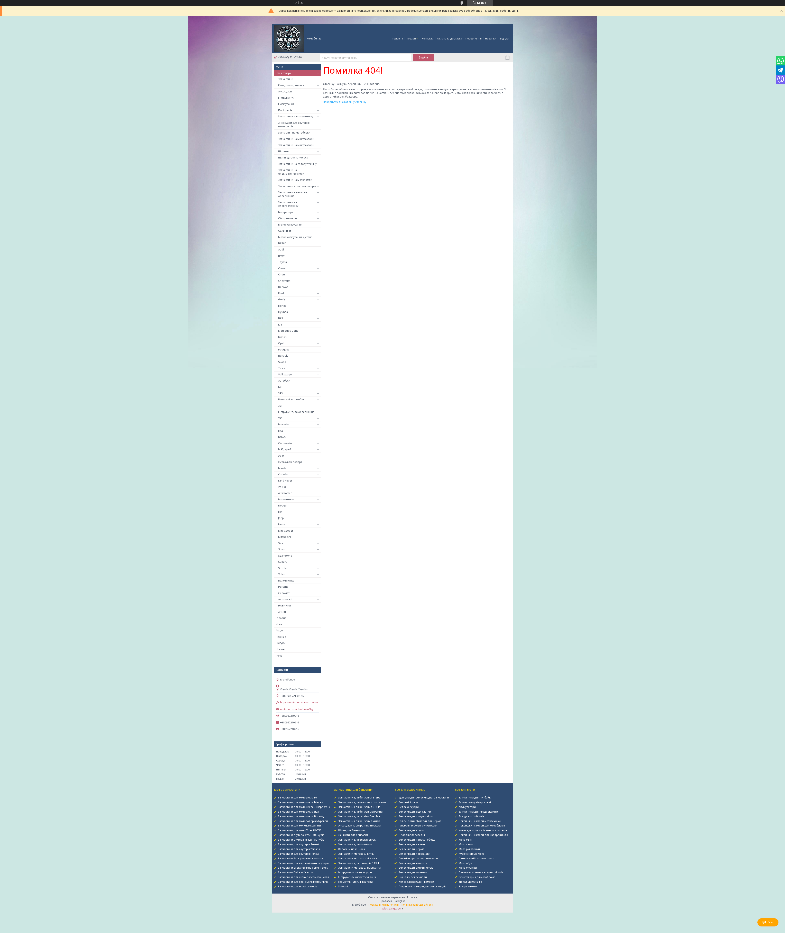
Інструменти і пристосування (357, 877)
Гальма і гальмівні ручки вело (418, 825)
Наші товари (284, 73)
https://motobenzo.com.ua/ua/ (299, 702)
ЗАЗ (280, 393)
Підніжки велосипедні (413, 877)
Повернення (473, 38)
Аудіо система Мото (471, 854)
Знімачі (343, 886)
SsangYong (285, 555)
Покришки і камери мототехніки (480, 821)
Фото (279, 655)
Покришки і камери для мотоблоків (482, 825)
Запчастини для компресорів (297, 186)
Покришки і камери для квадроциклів (483, 835)
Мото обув (465, 863)
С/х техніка (285, 443)
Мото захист (467, 844)
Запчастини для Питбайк (475, 797)
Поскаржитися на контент (384, 904)
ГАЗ (280, 387)
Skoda (282, 362)
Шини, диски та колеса (293, 157)
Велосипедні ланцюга (413, 863)
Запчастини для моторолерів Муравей (303, 821)
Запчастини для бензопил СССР (359, 807)
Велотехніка (286, 580)
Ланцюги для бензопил (353, 835)
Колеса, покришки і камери (416, 882)
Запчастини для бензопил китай (359, 821)
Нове (279, 624)
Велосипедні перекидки (414, 854)
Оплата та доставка (449, 38)
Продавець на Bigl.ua (392, 901)
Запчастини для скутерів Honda (298, 854)
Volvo (281, 574)
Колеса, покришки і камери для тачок (483, 830)
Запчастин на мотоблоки (294, 132)
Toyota (282, 262)
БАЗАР (282, 243)
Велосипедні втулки (412, 830)
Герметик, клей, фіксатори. (355, 882)
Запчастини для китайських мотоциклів (304, 877)
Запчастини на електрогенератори (291, 171)
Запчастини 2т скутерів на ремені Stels (303, 867)
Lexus (282, 524)
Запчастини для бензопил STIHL (359, 797)
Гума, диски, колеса (291, 85)
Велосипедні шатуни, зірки (416, 816)
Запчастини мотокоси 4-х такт (357, 858)
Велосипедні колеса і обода (417, 839)
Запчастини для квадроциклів (478, 811)
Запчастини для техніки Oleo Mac (359, 816)
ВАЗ (280, 318)
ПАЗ (280, 430)
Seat (281, 543)
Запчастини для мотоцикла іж (297, 797)
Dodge (282, 505)
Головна (397, 38)
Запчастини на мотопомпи (295, 180)
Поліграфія (285, 110)
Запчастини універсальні (475, 802)
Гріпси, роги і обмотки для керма (420, 821)
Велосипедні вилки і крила (416, 867)
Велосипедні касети (412, 844)
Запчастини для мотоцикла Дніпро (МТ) (304, 807)
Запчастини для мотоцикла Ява (298, 811)
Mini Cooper (285, 530)
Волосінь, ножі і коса (351, 849)
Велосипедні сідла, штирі (415, 811)
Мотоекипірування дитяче (295, 237)
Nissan (282, 337)
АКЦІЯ (282, 612)
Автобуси (284, 380)
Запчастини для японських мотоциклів (303, 882)
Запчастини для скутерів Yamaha (299, 849)
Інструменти (286, 98)
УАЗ (280, 418)
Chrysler (283, 474)
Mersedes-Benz (288, 330)
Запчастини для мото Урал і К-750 (299, 830)
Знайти (423, 57)
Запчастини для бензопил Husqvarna (362, 802)
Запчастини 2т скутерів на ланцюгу (300, 858)
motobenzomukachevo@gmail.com (299, 709)
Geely (282, 299)
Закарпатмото (468, 886)
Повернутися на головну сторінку (344, 102)
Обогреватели (287, 218)
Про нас (281, 637)
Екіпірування (286, 104)
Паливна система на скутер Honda (481, 872)
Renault (283, 355)
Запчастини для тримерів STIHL (358, 863)
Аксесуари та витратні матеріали (359, 825)
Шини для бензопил (351, 830)
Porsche (283, 586)
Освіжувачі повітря (290, 462)
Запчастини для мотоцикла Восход (301, 816)
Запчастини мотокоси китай (356, 854)
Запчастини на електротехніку (288, 204)
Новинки (490, 38)
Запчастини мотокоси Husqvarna (359, 867)
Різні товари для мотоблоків (477, 877)
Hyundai (283, 312)
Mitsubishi (284, 537)
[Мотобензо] (289, 38)
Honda (282, 306)
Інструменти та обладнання (296, 412)
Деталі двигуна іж (470, 882)
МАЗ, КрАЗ (284, 449)
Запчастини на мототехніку (295, 116)
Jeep (281, 518)
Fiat (280, 512)
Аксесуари (285, 91)
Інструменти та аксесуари (355, 872)
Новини (281, 649)
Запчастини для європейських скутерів (303, 863)
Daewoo (283, 287)
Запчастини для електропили (357, 839)
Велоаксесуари (409, 807)
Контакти (428, 38)
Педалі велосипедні (412, 835)
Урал (281, 455)
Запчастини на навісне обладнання (292, 194)
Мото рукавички (469, 849)
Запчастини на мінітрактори (296, 139)
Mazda (282, 468)
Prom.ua (412, 897)
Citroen (282, 268)
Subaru (282, 562)
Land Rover (285, 480)
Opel (281, 343)
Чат (771, 922)
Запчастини (285, 79)
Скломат (283, 593)
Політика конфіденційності (417, 904)
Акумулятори (467, 807)
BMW (281, 256)
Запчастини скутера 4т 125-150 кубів (301, 839)
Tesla (281, 368)
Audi (281, 249)
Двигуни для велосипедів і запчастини (424, 797)
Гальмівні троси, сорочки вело (418, 858)
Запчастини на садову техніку (297, 164)
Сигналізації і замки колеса (477, 858)
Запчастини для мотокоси (355, 844)
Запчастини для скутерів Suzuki (298, 844)
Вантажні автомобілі (291, 399)
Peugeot (283, 349)
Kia (280, 324)
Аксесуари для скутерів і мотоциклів (294, 124)
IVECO (282, 487)
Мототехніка (286, 499)
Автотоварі (285, 599)
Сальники (284, 230)
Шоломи (283, 151)
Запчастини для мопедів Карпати (299, 825)
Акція (279, 630)
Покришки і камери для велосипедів (422, 886)
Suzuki (282, 568)
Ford (281, 293)
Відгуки (504, 38)
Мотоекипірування (290, 224)
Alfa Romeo (285, 493)
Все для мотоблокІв (471, 816)
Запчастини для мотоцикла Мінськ (300, 802)
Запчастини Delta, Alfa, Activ (295, 872)
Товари (411, 38)
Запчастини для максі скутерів (297, 886)
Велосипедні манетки (413, 872)
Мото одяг (465, 839)
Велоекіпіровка (408, 802)
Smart (281, 549)
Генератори (285, 212)
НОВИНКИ (284, 605)
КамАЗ (282, 437)
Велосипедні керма (411, 849)
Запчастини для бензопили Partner (361, 811)
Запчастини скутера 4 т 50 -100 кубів (301, 835)
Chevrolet (284, 281)
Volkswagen (285, 374)
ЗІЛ (280, 406)
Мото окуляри (468, 867)
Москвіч (283, 424)
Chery (282, 274)
